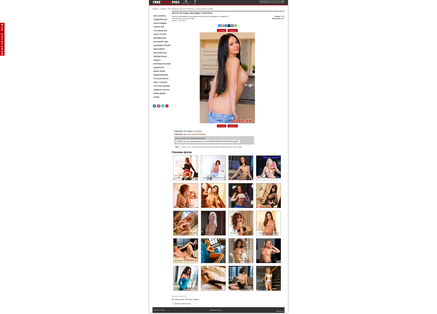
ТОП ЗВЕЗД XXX (160, 30)
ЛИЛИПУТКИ (159, 67)
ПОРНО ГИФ (159, 27)
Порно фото (182, 20)
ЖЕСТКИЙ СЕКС (160, 52)
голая (235, 147)
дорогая (229, 147)
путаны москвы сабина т (186, 288)
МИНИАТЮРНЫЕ (161, 75)
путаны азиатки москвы (241, 260)
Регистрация (186, 3)
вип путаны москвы (213, 205)
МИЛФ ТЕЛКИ (159, 71)
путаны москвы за (241, 177)
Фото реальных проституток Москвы (181, 9)
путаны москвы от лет (269, 177)
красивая (215, 147)
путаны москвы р (186, 205)
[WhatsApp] (235, 25)
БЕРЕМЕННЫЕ (160, 38)
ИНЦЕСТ (157, 60)
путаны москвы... (269, 260)
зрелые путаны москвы (269, 233)
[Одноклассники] (222, 25)
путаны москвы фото (213, 288)
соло (189, 147)
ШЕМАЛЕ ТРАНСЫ (161, 89)
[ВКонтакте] (219, 25)
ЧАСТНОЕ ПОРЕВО (162, 86)
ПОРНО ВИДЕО (160, 23)
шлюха (184, 147)
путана (194, 147)
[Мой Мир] (225, 25)
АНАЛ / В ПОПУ (160, 34)
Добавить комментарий (182, 303)
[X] (229, 25)
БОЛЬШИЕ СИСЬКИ (162, 45)
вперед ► (232, 30)
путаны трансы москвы (269, 288)
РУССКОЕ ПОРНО (161, 78)
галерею (197, 130)
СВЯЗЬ (157, 97)
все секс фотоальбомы (195, 134)
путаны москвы (241, 205)
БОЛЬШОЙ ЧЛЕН (161, 41)
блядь (240, 147)
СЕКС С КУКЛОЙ (160, 82)
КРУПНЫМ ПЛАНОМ (162, 64)
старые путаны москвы (213, 260)
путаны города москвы (214, 233)
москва (208, 147)
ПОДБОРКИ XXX (160, 19)
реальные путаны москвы (186, 260)
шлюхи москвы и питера (186, 177)
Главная (155, 9)
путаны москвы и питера (204, 9)
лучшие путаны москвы (185, 233)
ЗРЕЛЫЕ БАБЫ (160, 56)
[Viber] (232, 25)
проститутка (201, 147)
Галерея (163, 9)
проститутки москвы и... (213, 177)
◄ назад (221, 30)
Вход (195, 3)
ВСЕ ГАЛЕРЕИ (160, 16)
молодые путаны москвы (241, 233)
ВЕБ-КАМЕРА (159, 49)
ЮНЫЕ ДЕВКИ (160, 93)
